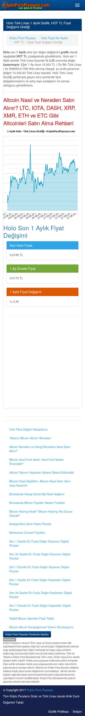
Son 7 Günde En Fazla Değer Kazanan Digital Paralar (39, 569)
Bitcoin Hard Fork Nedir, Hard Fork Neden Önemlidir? (36, 462)
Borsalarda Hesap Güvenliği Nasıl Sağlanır (37, 494)
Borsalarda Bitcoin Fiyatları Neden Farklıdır (37, 503)
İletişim (77, 711)
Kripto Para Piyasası (40, 690)
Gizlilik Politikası (58, 711)
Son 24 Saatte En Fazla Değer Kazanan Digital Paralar (39, 556)
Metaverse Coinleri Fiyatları (27, 532)
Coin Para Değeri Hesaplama (28, 429)
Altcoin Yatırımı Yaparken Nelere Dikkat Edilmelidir (41, 472)
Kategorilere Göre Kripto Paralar (30, 524)
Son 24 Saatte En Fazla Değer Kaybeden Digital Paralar (40, 595)
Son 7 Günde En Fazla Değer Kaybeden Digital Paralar (40, 607)
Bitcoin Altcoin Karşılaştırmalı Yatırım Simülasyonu (41, 627)
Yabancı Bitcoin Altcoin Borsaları (30, 438)
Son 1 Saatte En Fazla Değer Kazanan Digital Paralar (39, 543)
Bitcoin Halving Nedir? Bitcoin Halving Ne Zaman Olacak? (41, 513)
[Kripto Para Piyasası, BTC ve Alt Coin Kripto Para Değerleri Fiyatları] (25, 5)
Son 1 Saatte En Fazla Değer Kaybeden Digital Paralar (39, 582)
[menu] (77, 5)
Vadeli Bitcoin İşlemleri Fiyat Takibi (31, 618)
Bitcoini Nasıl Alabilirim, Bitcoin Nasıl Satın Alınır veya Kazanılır (40, 483)
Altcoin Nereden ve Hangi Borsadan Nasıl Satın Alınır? (40, 449)
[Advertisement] (42, 362)
